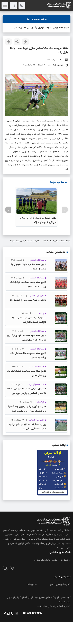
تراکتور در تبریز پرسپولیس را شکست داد (28, 300)
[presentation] (65, 210)
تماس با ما (31, 584)
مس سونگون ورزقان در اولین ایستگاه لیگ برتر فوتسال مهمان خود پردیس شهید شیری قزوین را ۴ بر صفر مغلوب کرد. (26, 411)
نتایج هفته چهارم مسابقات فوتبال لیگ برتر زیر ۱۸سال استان (41, 27)
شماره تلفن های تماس (60, 584)
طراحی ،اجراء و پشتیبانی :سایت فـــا (53, 606)
